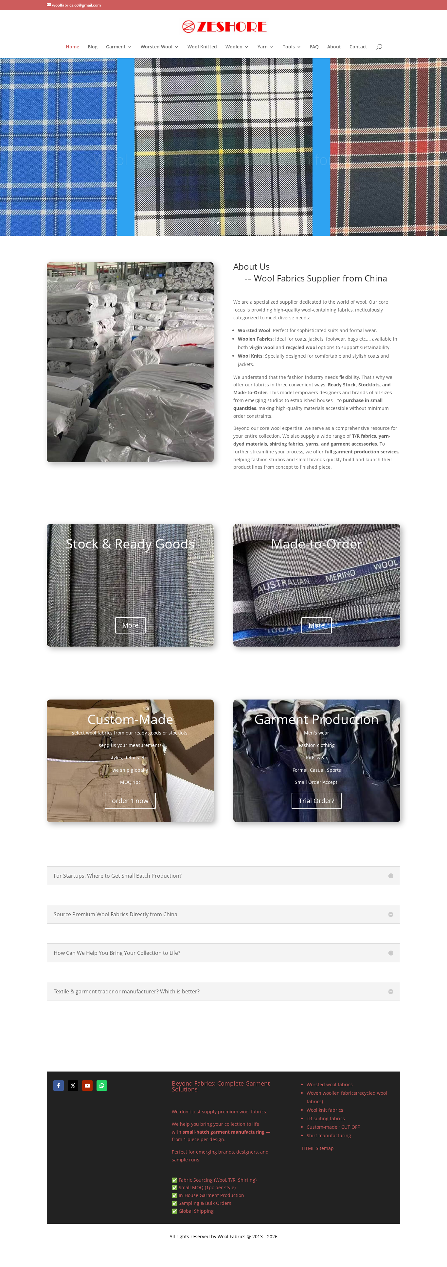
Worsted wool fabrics (330, 1084)
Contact (358, 47)
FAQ (314, 47)
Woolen (233, 47)
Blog (93, 47)
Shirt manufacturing (329, 1135)
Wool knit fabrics (325, 1110)
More (130, 625)
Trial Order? (316, 800)
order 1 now (130, 800)
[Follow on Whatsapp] (102, 1085)
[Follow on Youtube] (87, 1085)
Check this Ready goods (223, 169)
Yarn (263, 47)
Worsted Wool (156, 47)
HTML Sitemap (318, 1148)
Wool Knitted (202, 47)
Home (72, 47)
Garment (116, 47)
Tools (289, 47)
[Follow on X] (73, 1085)
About (334, 47)
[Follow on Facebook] (58, 1085)
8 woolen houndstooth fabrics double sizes (223, 154)
